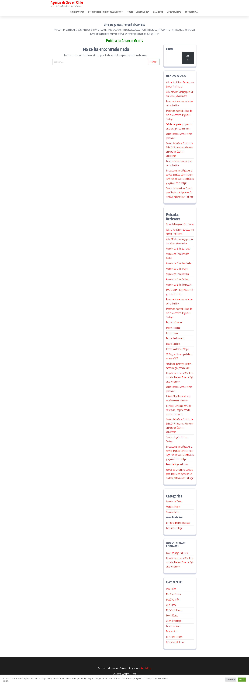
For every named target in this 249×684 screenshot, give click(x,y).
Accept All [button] (241, 679)
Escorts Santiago (173, 343)
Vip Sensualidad (174, 11)
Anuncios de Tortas (174, 501)
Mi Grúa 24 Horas (173, 610)
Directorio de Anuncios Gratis (178, 522)
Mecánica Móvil (172, 599)
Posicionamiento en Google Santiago (105, 11)
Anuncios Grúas (172, 512)
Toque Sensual (191, 11)
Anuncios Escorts (173, 506)
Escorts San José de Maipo (177, 349)
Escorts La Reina (173, 327)
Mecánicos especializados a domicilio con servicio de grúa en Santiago (179, 115)
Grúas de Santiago (173, 621)
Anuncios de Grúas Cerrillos (177, 274)
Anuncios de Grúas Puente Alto (179, 284)
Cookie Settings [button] (231, 679)
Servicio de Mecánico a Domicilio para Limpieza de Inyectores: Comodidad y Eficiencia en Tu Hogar (179, 192)
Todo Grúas (171, 589)
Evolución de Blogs (174, 528)
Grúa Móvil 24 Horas (175, 642)
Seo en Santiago (77, 11)
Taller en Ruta (171, 631)
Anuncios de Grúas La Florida (178, 248)
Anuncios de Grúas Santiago (177, 279)
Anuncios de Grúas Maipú (177, 268)
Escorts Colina (172, 333)
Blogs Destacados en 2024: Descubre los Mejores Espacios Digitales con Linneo (179, 377)
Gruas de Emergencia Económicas (180, 224)
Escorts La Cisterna (174, 322)
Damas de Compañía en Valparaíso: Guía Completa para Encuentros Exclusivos (179, 410)
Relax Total (158, 11)
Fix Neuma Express (174, 637)
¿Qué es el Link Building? (138, 11)
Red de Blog (146, 668)
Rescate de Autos (173, 626)
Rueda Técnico (172, 615)
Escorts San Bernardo (175, 338)
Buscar (169, 49)
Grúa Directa (171, 605)
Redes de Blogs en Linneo (177, 464)
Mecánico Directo (173, 594)
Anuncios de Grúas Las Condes (179, 263)
